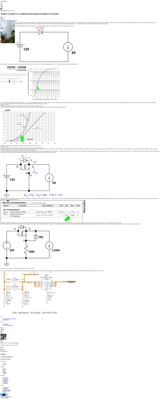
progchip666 (3, 10)
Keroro (26, 270)
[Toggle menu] (1, 1)
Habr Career (2, 349)
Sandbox (4, 373)
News (4, 370)
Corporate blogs (6, 387)
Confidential (5, 383)
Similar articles (10, 356)
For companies (6, 379)
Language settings (4, 396)
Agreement (5, 382)
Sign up (4, 364)
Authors (4, 372)
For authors (5, 378)
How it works (5, 377)
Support (9, 396)
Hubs (4, 371)
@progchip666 (16, 342)
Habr (7, 397)
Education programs (7, 390)
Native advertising (6, 389)
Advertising (5, 388)
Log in (4, 363)
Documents (5, 381)
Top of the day (3, 356)
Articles (4, 368)
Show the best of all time (5, 359)
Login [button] (1, 7)
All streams (4, 1)
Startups (4, 392)
